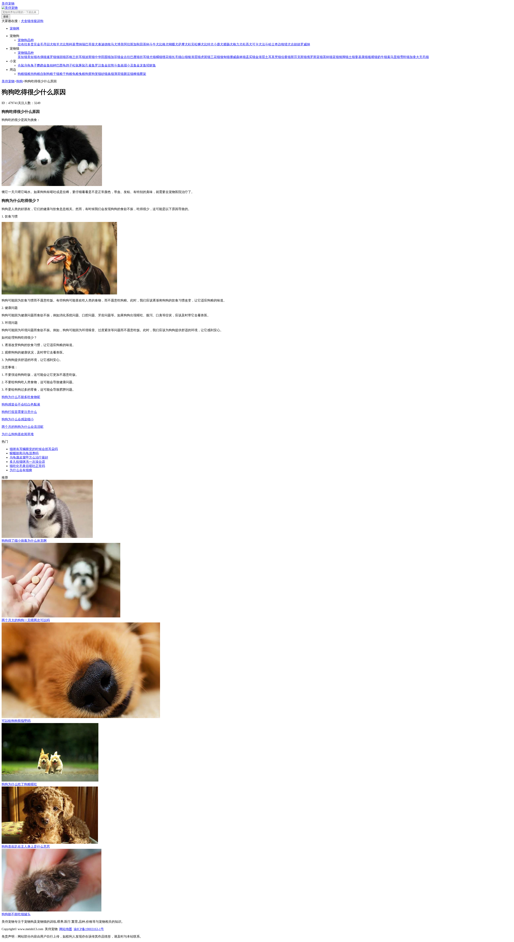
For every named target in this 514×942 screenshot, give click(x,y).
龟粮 (75, 74)
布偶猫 (42, 57)
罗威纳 (305, 44)
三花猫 (215, 57)
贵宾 (34, 44)
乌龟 (27, 65)
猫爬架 (141, 74)
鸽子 (69, 65)
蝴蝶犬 (173, 44)
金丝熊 (109, 65)
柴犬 (95, 44)
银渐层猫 (194, 57)
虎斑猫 (205, 57)
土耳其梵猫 (273, 57)
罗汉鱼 (99, 65)
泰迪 (101, 44)
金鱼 (46, 65)
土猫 (352, 57)
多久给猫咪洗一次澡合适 (27, 461)
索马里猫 (393, 57)
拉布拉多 (24, 44)
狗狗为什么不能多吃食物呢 (21, 397)
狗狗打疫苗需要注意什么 (19, 412)
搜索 (5, 16)
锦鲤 (53, 65)
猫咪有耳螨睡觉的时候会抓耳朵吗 (34, 449)
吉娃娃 (295, 44)
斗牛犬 (154, 44)
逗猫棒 (132, 74)
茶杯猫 (327, 57)
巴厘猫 (135, 57)
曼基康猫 (361, 57)
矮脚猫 (344, 57)
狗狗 (19, 81)
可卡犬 (257, 44)
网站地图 (65, 929)
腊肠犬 (228, 44)
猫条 (107, 74)
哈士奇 (273, 44)
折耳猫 (144, 57)
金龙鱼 (141, 65)
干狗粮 (67, 74)
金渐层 (260, 57)
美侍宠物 (8, 3)
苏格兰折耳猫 (75, 57)
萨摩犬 (183, 44)
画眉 (123, 65)
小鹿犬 (218, 44)
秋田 (140, 44)
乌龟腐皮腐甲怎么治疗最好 (29, 457)
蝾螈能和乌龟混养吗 (24, 453)
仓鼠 (21, 65)
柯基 (72, 44)
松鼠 (75, 65)
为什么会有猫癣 (21, 470)
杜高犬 (247, 44)
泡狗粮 (35, 74)
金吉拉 (125, 57)
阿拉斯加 (130, 44)
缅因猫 (61, 57)
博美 (120, 44)
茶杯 (146, 44)
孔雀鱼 (90, 65)
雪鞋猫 (405, 57)
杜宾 (191, 44)
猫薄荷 (115, 74)
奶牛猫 (382, 57)
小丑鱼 (132, 65)
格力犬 (238, 44)
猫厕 (123, 74)
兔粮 (82, 74)
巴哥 (88, 44)
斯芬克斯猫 (299, 57)
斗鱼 (117, 65)
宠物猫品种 (26, 52)
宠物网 (14, 28)
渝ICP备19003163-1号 (89, 929)
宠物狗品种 (26, 40)
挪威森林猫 (238, 57)
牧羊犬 (58, 44)
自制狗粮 (46, 74)
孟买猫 (250, 57)
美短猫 (32, 57)
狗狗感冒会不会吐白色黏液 (21, 404)
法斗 (265, 44)
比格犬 (164, 44)
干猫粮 (58, 74)
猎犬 (287, 44)
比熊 (66, 44)
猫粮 (27, 74)
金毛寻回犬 (45, 44)
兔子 (34, 65)
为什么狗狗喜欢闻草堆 (18, 434)
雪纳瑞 (80, 44)
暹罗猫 (51, 57)
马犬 (114, 44)
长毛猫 (177, 57)
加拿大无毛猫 (419, 57)
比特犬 (209, 44)
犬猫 (152, 57)
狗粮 (21, 74)
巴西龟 (61, 65)
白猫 (185, 57)
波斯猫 (90, 57)
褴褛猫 (372, 57)
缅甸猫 (225, 57)
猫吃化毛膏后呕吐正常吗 (27, 466)
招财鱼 (151, 65)
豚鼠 (82, 65)
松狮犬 (199, 44)
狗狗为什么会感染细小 (18, 419)
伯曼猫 (286, 57)
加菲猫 (115, 57)
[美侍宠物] (10, 7)
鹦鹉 (40, 65)
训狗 (40, 21)
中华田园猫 (103, 57)
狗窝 (88, 74)
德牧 (107, 44)
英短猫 (22, 57)
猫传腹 (32, 21)
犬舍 (24, 21)
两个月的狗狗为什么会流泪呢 (22, 426)
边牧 (281, 44)
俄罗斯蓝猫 (315, 57)
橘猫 (159, 57)
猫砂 (101, 74)
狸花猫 (167, 57)
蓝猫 (335, 57)
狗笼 (95, 74)
